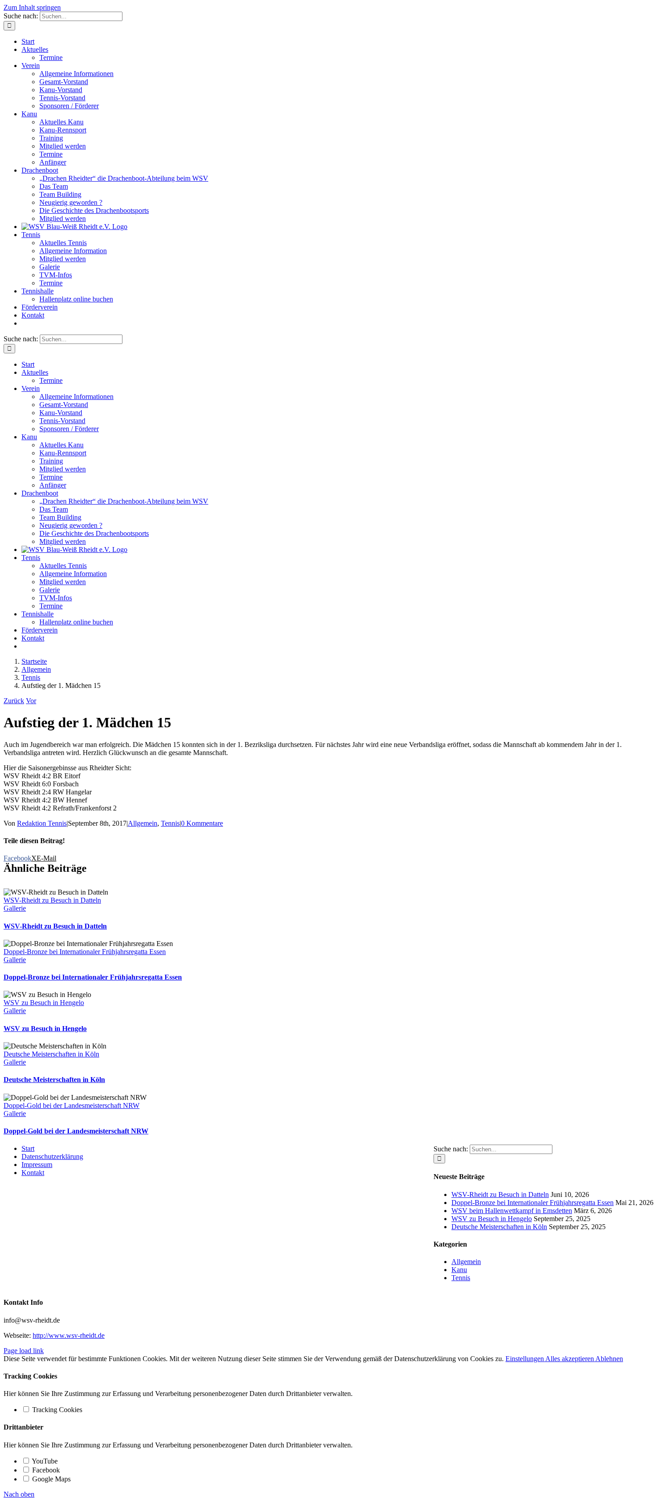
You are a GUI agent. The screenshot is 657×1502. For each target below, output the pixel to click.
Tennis (170, 823)
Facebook (45, 1470)
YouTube (44, 1461)
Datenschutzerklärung (52, 1156)
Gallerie (15, 908)
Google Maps (50, 1479)
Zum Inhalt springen (32, 7)
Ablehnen (609, 1358)
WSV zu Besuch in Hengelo (44, 1002)
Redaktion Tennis (42, 823)
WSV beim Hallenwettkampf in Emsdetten (511, 1210)
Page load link (24, 1350)
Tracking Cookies (56, 1409)
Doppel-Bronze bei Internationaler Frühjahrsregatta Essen (85, 951)
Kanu (459, 1269)
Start (27, 1148)
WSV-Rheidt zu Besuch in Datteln (52, 900)
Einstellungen (525, 1358)
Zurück (14, 700)
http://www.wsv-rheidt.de (69, 1335)
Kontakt (32, 1172)
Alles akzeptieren (570, 1358)
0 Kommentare (202, 823)
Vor (31, 700)
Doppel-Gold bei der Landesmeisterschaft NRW (71, 1105)
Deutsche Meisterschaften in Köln (51, 1054)
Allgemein (142, 823)
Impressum (36, 1164)
